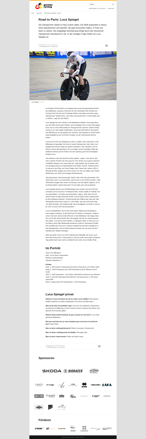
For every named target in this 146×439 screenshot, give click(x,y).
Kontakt (111, 8)
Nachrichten (39, 13)
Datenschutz (71, 437)
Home (32, 13)
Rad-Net (82, 437)
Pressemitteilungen (97, 8)
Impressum (65, 437)
